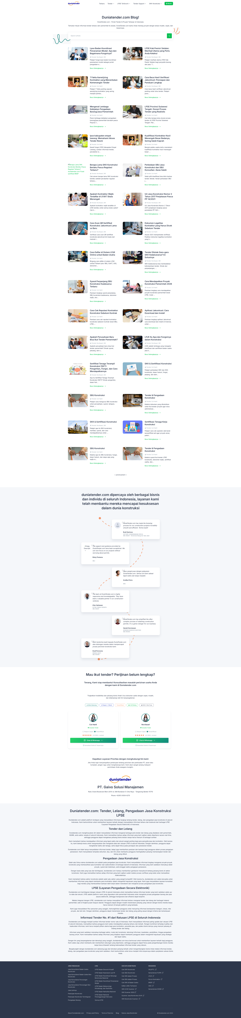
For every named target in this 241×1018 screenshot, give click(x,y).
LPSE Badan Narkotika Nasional (105, 991)
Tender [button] (110, 4)
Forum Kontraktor (154, 979)
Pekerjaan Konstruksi (75, 993)
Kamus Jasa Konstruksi (129, 1013)
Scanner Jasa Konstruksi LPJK (132, 995)
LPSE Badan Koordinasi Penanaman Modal (106, 982)
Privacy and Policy (93, 1013)
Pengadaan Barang (74, 1000)
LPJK (150, 976)
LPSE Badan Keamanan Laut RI (105, 973)
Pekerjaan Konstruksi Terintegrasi (79, 997)
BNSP (150, 982)
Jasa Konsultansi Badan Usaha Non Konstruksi (79, 976)
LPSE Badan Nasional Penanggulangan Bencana (103, 996)
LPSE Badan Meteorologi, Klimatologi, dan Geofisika (103, 987)
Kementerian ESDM (155, 989)
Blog (117, 1013)
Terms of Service (107, 1013)
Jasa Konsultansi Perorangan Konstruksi (77, 981)
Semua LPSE (99, 1000)
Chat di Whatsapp (93, 740)
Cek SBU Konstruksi (128, 973)
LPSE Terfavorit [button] (122, 4)
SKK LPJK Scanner (128, 989)
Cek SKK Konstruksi (128, 969)
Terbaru (102, 4)
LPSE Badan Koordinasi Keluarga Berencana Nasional (105, 977)
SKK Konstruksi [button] (154, 4)
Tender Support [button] (138, 4)
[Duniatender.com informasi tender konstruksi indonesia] (74, 3)
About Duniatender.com (76, 1013)
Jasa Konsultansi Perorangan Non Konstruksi (79, 986)
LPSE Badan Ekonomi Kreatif (104, 969)
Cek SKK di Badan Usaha (130, 982)
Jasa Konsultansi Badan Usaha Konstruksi (78, 970)
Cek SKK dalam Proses (129, 976)
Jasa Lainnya (72, 990)
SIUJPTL (151, 969)
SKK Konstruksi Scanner (130, 999)
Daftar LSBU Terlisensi (129, 986)
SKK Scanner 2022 (128, 992)
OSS (150, 986)
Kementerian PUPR (155, 973)
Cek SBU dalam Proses (129, 979)
